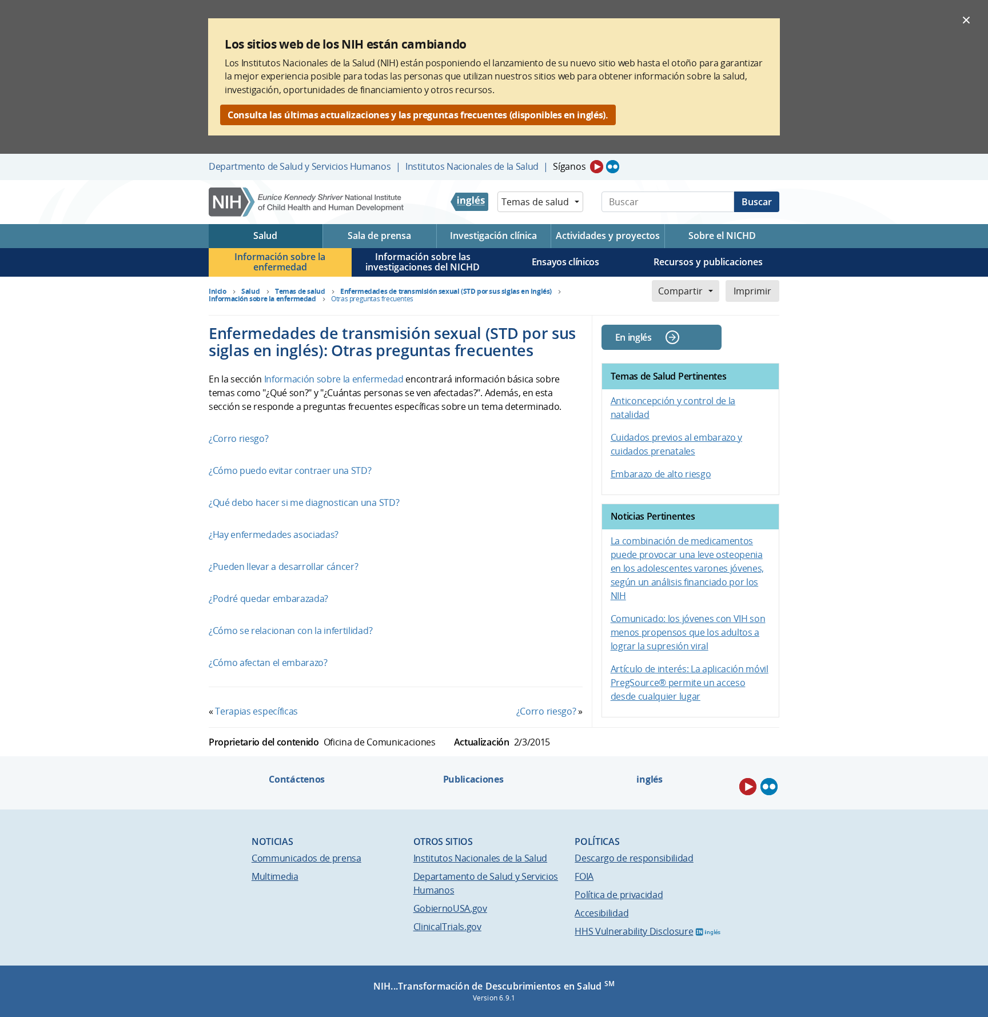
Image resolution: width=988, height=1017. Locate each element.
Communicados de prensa (306, 858)
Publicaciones (473, 779)
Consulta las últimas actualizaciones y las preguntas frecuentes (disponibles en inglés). (418, 115)
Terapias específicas (256, 711)
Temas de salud (535, 202)
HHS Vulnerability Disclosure (634, 931)
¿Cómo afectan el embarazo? (268, 662)
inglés (649, 779)
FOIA (584, 876)
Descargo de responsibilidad (634, 858)
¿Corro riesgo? (239, 438)
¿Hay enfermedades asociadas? (273, 534)
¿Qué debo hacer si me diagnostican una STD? (304, 502)
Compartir (680, 291)
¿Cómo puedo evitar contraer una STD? (290, 470)
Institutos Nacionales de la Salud (472, 166)
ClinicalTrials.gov (447, 926)
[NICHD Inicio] (307, 202)
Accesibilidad (601, 913)
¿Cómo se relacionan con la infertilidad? (290, 630)
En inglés (633, 337)
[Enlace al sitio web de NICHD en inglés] (469, 202)
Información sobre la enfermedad (334, 379)
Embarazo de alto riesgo (661, 474)
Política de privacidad (619, 894)
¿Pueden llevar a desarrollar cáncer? (283, 566)
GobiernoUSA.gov (450, 908)
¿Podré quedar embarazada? (268, 598)
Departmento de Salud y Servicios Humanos (300, 166)
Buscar (757, 202)
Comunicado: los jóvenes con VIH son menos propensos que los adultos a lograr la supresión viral (688, 632)
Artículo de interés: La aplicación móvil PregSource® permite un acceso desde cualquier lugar (689, 683)
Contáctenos (296, 779)
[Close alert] (966, 19)
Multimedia (275, 876)
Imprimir (752, 291)
